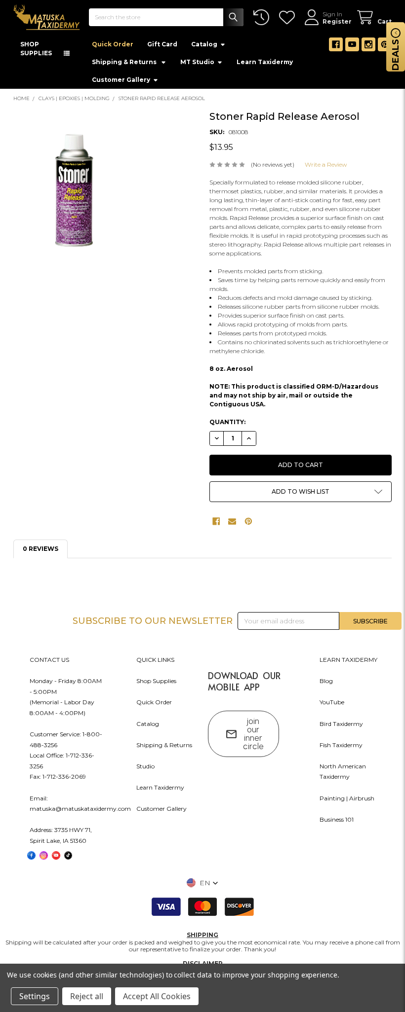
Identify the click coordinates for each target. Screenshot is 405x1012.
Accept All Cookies (157, 996)
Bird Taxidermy (341, 725)
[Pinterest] (385, 46)
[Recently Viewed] (263, 17)
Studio (145, 767)
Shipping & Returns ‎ (125, 64)
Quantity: (227, 424)
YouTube (332, 704)
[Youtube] (352, 46)
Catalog (204, 46)
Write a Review (326, 166)
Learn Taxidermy (265, 64)
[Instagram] (368, 46)
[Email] (232, 523)
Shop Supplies (156, 683)
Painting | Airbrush (347, 799)
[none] (74, 192)
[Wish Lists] (288, 17)
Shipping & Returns (164, 746)
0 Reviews (40, 550)
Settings (34, 996)
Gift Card (162, 46)
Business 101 (337, 821)
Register (337, 21)
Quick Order (112, 46)
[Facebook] (336, 46)
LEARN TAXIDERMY (348, 661)
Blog (326, 683)
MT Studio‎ (197, 64)
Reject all (86, 996)
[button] (300, 493)
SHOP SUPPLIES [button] (36, 50)
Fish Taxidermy (341, 746)
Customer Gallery (121, 81)
